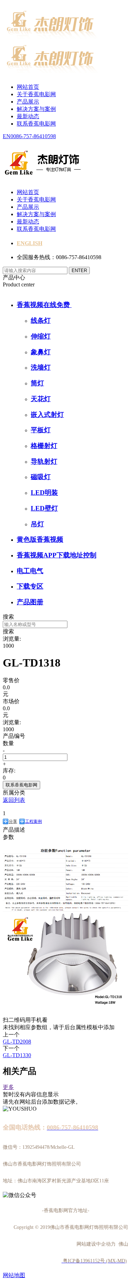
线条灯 (41, 320)
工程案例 (33, 821)
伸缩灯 (41, 336)
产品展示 (28, 102)
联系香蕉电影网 (36, 124)
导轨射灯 (44, 461)
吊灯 (37, 524)
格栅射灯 (44, 445)
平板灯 (41, 430)
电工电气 (30, 571)
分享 (13, 821)
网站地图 (14, 1275)
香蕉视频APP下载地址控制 (56, 555)
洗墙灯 (41, 367)
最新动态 (28, 116)
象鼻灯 (41, 352)
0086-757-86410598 (33, 136)
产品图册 (30, 602)
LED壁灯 (44, 508)
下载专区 (30, 586)
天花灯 (41, 399)
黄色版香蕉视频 (40, 539)
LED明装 (44, 492)
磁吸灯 (41, 476)
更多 (8, 1087)
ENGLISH (29, 243)
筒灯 (37, 383)
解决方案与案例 (36, 109)
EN (6, 136)
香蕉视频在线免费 (44, 304)
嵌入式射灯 (47, 414)
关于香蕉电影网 (36, 94)
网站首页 (28, 87)
